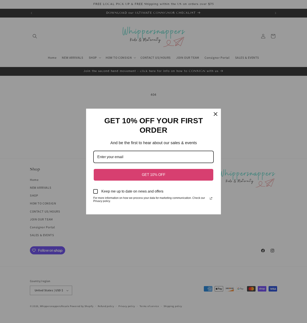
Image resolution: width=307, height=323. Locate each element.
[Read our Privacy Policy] (211, 198)
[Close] (215, 114)
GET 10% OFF (153, 175)
